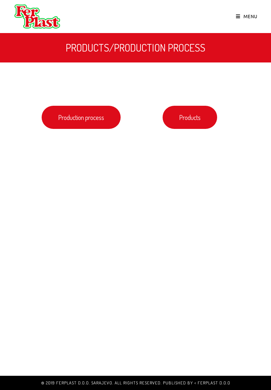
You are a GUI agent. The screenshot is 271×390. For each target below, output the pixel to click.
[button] (81, 117)
